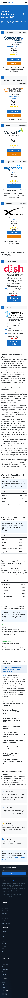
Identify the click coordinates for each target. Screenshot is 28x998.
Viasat (3, 501)
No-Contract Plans (6, 923)
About (3, 982)
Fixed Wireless (8, 96)
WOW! (3, 951)
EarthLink (4, 931)
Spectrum (4, 495)
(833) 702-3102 (15, 342)
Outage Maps (5, 971)
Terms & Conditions (9, 896)
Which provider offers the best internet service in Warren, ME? (11, 669)
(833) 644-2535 (14, 186)
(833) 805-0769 (14, 150)
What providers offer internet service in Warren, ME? (12, 761)
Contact (3, 987)
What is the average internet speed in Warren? (12, 754)
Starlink (4, 498)
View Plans (14, 63)
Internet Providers (6, 905)
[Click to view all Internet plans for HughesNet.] (13, 167)
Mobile (15, 96)
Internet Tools (5, 964)
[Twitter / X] (6, 994)
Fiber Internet (5, 908)
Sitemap (4, 974)
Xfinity (3, 933)
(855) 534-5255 (14, 59)
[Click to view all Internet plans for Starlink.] (13, 211)
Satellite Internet (5, 920)
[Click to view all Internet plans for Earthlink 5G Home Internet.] (13, 89)
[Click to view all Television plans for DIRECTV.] (14, 314)
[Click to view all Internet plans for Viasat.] (13, 131)
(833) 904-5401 (14, 111)
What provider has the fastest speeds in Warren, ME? (11, 720)
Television (14, 46)
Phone (19, 46)
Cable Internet (5, 913)
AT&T (3, 936)
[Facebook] (3, 994)
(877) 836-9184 (14, 233)
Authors (3, 984)
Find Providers (14, 874)
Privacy (3, 896)
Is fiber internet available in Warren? (12, 727)
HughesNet (5, 508)
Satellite (11, 137)
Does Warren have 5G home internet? (12, 748)
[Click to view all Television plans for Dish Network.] (14, 268)
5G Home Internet (6, 910)
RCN (3, 948)
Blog (3, 961)
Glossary (4, 966)
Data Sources (5, 969)
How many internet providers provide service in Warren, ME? (12, 704)
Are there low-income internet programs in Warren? (10, 734)
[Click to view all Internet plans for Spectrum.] (13, 39)
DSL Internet (5, 915)
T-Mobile (4, 946)
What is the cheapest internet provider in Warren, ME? (12, 712)
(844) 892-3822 (15, 299)
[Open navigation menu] (26, 2)
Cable (8, 46)
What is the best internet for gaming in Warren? (12, 741)
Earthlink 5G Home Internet (9, 505)
